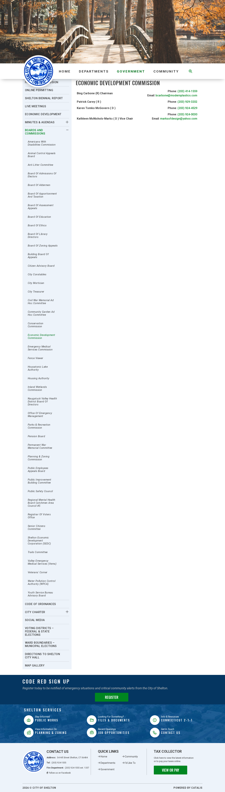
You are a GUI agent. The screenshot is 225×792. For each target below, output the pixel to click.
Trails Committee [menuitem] (38, 552)
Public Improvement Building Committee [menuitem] (39, 481)
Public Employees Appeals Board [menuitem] (38, 470)
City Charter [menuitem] (35, 612)
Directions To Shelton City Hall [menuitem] (42, 655)
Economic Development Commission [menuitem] (41, 337)
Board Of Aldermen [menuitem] (39, 185)
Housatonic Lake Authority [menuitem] (38, 368)
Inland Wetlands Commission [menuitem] (37, 389)
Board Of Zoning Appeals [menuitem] (43, 245)
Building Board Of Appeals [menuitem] (38, 256)
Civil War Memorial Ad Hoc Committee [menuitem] (41, 302)
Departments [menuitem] (94, 71)
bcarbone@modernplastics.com (176, 95)
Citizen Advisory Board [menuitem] (41, 265)
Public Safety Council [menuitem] (40, 491)
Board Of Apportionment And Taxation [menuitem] (42, 195)
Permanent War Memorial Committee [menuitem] (40, 446)
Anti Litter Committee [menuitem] (40, 164)
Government (107, 769)
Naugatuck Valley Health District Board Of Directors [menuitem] (42, 401)
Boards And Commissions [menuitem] (35, 132)
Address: (67, 757)
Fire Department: (68, 768)
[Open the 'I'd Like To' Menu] (190, 71)
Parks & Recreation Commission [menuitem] (39, 426)
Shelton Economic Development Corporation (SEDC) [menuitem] (39, 540)
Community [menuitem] (166, 71)
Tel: (56, 762)
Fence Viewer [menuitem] (35, 358)
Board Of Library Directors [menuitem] (38, 236)
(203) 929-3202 (187, 101)
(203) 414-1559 (187, 91)
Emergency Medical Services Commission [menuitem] (40, 348)
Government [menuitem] (131, 71)
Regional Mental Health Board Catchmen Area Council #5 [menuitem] (41, 502)
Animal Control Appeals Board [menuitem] (42, 155)
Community (131, 756)
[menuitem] (65, 71)
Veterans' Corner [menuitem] (37, 572)
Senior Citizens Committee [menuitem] (36, 528)
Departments (108, 762)
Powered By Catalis (187, 787)
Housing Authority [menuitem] (38, 378)
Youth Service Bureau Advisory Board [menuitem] (40, 594)
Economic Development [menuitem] (43, 114)
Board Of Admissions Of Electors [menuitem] (42, 175)
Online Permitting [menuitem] (39, 90)
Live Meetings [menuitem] (35, 106)
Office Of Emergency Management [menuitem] (40, 415)
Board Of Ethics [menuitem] (37, 225)
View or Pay (170, 770)
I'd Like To (130, 762)
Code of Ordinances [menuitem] (40, 604)
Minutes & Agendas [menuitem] (40, 122)
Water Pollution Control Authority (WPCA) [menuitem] (42, 583)
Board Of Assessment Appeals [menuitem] (41, 207)
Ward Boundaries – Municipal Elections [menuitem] (41, 644)
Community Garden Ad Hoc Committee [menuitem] (41, 313)
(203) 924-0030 (187, 114)
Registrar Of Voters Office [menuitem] (39, 516)
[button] (67, 122)
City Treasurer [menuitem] (36, 291)
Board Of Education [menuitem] (39, 216)
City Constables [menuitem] (37, 274)
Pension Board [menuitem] (36, 436)
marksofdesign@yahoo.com (178, 118)
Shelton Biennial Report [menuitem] (44, 98)
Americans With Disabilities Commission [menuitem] (42, 143)
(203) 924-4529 (187, 108)
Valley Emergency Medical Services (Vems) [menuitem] (42, 562)
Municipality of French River (38, 71)
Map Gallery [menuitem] (35, 665)
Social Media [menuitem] (35, 620)
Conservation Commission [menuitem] (35, 325)
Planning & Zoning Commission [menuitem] (39, 458)
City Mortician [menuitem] (36, 283)
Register (111, 697)
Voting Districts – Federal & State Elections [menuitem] (39, 631)
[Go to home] (33, 761)
